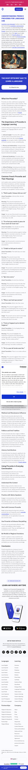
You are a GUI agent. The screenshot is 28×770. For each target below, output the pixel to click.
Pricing (16, 717)
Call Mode (17, 679)
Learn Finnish (4, 684)
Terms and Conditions (20, 728)
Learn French (4, 670)
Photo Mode (17, 677)
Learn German (4, 675)
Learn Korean (4, 696)
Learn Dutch (4, 679)
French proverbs (21, 36)
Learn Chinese (4, 689)
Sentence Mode (18, 682)
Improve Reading (19, 699)
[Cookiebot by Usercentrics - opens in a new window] (20, 367)
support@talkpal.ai (16, 646)
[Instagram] (3, 652)
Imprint (16, 745)
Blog (16, 712)
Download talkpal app (15, 580)
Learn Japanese (5, 694)
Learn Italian (4, 672)
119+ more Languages (6, 701)
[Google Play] (21, 628)
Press (16, 714)
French (3, 31)
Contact (16, 719)
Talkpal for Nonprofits (6, 717)
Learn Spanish (4, 667)
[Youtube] (11, 652)
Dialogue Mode (18, 687)
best (16, 33)
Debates (17, 675)
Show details (20, 392)
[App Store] (7, 628)
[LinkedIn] (20, 652)
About (16, 709)
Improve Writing (18, 701)
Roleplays (17, 670)
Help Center (17, 721)
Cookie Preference (19, 726)
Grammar (17, 665)
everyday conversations (18, 47)
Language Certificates (20, 689)
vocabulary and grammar (17, 26)
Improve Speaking (19, 696)
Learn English (4, 665)
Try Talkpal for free (14, 87)
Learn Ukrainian (5, 677)
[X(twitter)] (24, 652)
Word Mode (17, 684)
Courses (16, 667)
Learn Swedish (4, 682)
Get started (18, 9)
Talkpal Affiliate (5, 724)
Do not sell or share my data (14, 401)
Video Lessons (18, 691)
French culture (16, 35)
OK (14, 396)
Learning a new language (8, 24)
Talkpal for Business (6, 712)
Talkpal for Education (6, 709)
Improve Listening (19, 694)
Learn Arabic (4, 687)
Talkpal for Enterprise (6, 714)
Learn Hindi (4, 691)
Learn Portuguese (5, 699)
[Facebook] (16, 652)
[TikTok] (7, 652)
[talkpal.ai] (2, 9)
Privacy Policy (18, 724)
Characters (17, 672)
